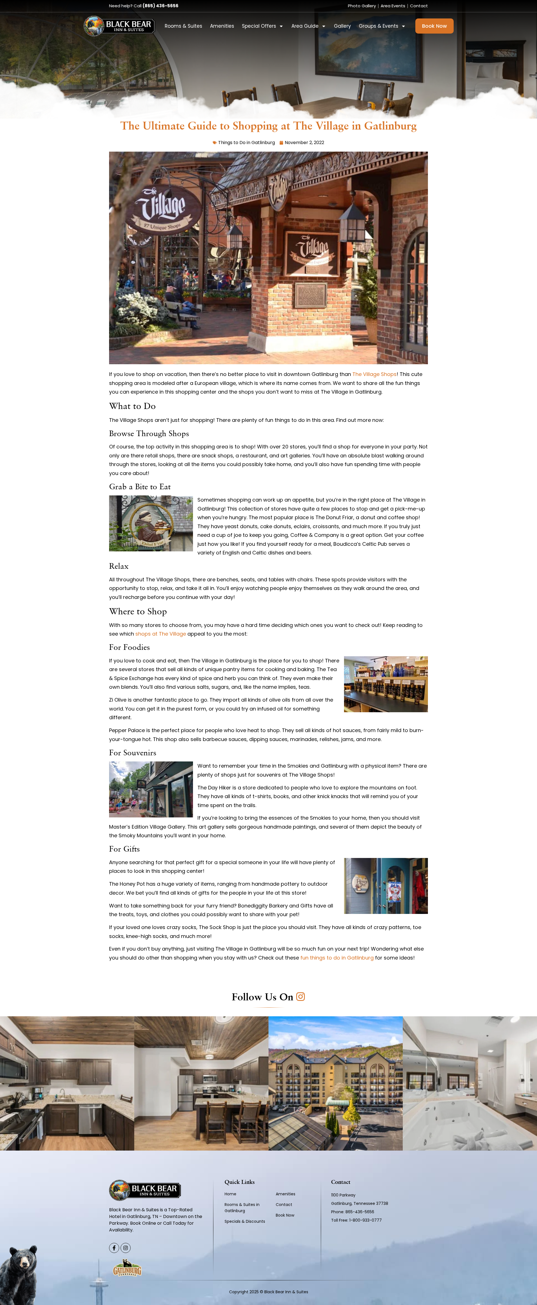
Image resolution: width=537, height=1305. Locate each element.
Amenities (222, 26)
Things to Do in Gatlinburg (246, 142)
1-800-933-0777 (365, 1220)
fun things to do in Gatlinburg (337, 957)
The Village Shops (374, 374)
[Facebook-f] (114, 1248)
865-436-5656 (360, 1212)
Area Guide (305, 26)
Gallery (342, 26)
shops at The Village (160, 633)
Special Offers (259, 26)
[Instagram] (126, 1248)
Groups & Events (378, 26)
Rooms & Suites (183, 26)
